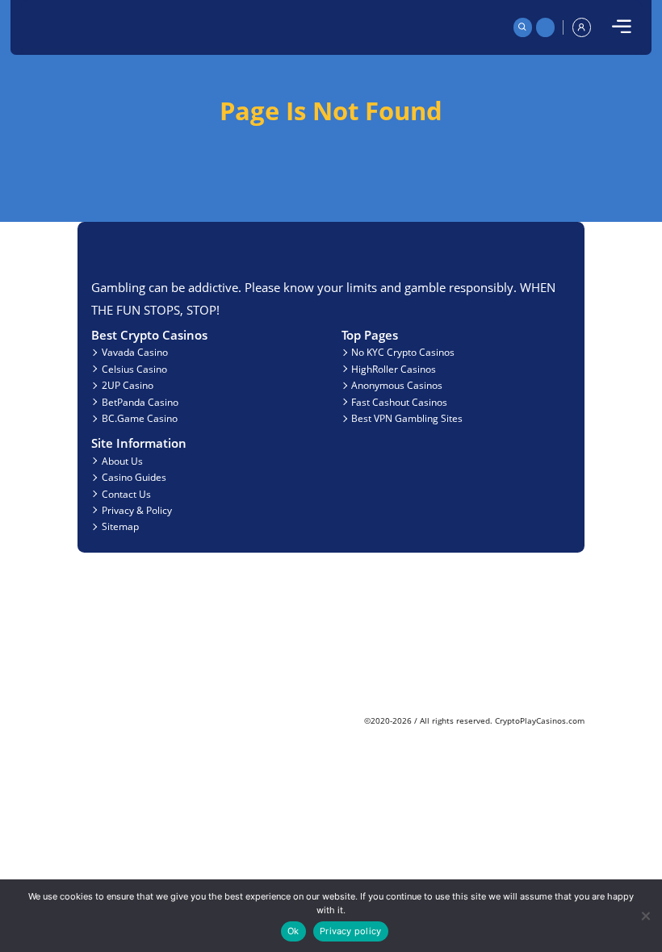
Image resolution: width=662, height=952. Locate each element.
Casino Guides (134, 476)
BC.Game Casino (140, 417)
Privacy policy (350, 931)
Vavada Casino (135, 351)
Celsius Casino (134, 368)
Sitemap (120, 526)
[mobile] (621, 27)
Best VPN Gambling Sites (407, 417)
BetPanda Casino (140, 401)
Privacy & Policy (137, 509)
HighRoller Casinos (393, 368)
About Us (122, 460)
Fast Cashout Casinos (399, 401)
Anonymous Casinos (396, 384)
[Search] (523, 27)
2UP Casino (127, 384)
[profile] (582, 27)
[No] (645, 915)
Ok (293, 931)
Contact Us (126, 493)
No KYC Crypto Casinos (403, 351)
